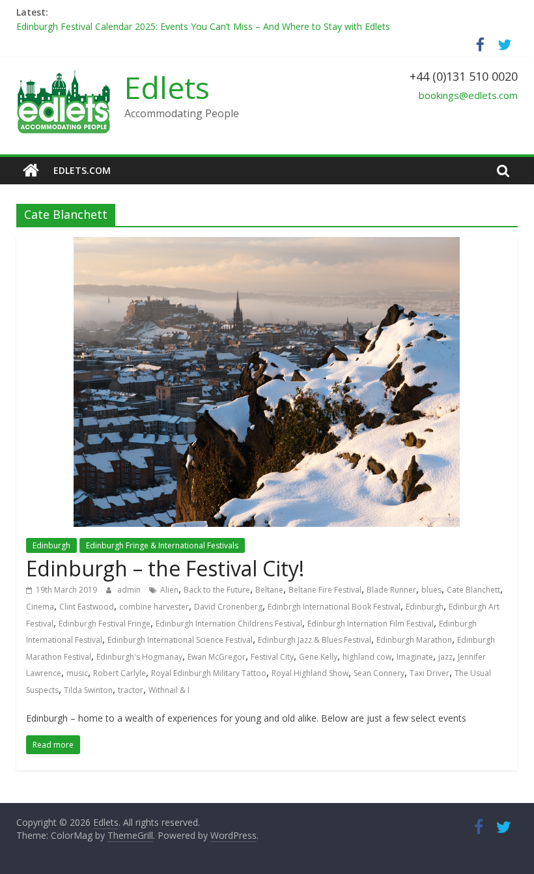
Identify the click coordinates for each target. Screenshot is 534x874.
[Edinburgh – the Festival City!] (267, 245)
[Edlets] (31, 170)
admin (130, 589)
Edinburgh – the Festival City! (165, 568)
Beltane (269, 589)
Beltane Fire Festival (324, 589)
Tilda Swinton (88, 690)
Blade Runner (391, 589)
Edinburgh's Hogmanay (139, 656)
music (77, 673)
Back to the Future (217, 589)
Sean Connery (379, 673)
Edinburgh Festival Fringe (104, 623)
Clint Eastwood (86, 606)
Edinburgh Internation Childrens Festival (229, 623)
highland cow (367, 656)
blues (431, 589)
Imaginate (415, 656)
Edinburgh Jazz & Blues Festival (314, 639)
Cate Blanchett (473, 589)
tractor (130, 690)
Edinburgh (51, 545)
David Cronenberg (228, 606)
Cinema (40, 606)
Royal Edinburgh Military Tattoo (208, 673)
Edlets (167, 87)
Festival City (272, 656)
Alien (169, 589)
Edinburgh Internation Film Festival (370, 623)
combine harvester (154, 606)
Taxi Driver (429, 673)
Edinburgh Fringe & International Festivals (162, 545)
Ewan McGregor (217, 656)
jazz (445, 656)
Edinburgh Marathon (414, 639)
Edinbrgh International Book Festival (334, 606)
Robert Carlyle (119, 673)
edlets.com (82, 170)
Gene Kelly (318, 656)
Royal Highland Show (310, 673)
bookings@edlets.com (468, 95)
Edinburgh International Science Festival (180, 639)
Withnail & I (169, 690)
